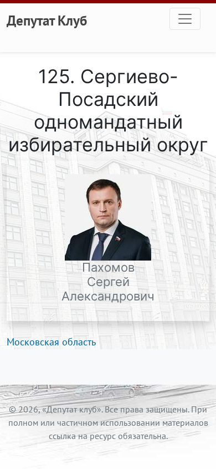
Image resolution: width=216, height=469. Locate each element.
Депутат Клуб (47, 20)
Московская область (51, 341)
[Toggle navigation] (184, 19)
